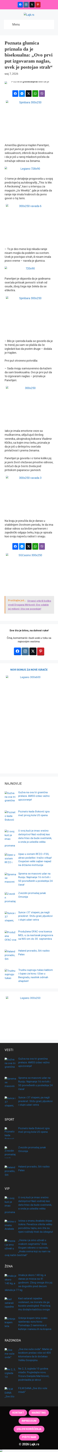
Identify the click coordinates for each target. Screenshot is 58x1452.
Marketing (39, 1412)
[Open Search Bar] (49, 24)
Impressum (29, 1420)
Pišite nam (29, 1437)
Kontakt (18, 1412)
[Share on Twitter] (29, 93)
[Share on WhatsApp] (35, 93)
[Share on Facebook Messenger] (22, 93)
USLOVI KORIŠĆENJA (29, 1429)
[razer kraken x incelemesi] (29, 1451)
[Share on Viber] (42, 93)
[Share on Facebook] (15, 93)
